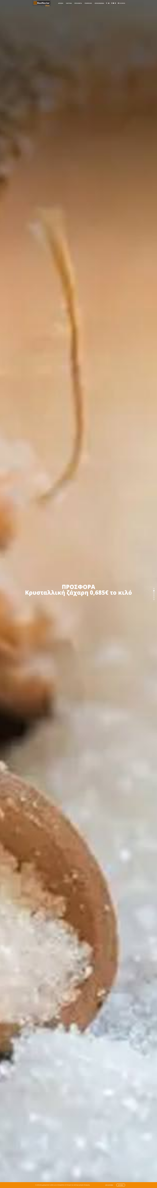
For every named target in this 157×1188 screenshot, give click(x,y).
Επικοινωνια (99, 3)
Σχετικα (69, 3)
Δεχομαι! (120, 1185)
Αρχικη (60, 3)
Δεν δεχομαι (109, 1185)
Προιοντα (78, 3)
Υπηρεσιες (88, 3)
